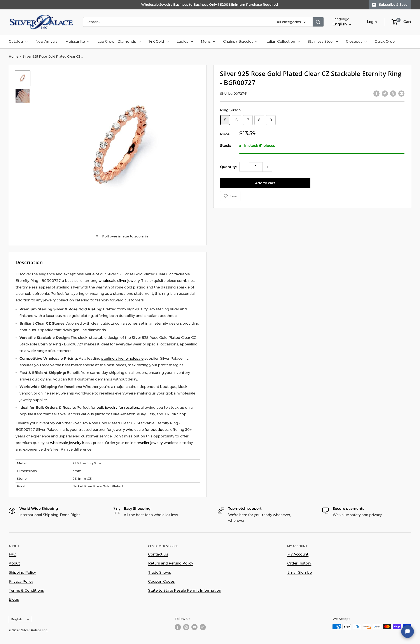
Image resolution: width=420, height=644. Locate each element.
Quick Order (385, 41)
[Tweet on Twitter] (393, 93)
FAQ (12, 554)
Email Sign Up (299, 572)
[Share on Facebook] (376, 93)
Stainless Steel (320, 41)
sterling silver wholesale (122, 358)
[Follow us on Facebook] (178, 627)
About (14, 563)
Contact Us (158, 554)
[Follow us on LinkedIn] (203, 627)
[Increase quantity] (267, 167)
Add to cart (265, 183)
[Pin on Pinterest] (385, 93)
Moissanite (75, 41)
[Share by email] (401, 93)
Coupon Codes (161, 581)
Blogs (14, 599)
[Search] (318, 22)
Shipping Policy (22, 572)
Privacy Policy (21, 581)
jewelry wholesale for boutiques (140, 430)
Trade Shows (159, 572)
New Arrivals (46, 41)
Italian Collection (280, 41)
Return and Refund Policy (170, 563)
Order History (299, 563)
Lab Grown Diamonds (116, 41)
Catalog (16, 41)
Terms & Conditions (26, 590)
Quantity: (228, 167)
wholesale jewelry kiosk (71, 443)
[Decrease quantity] (244, 167)
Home (13, 56)
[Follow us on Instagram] (186, 627)
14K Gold (156, 41)
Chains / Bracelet (238, 41)
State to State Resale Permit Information (184, 590)
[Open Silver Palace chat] (407, 631)
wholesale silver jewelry (119, 281)
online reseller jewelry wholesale (153, 443)
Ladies (182, 41)
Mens (206, 41)
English (16, 619)
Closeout (354, 41)
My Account (297, 554)
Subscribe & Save (393, 4)
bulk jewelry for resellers (117, 407)
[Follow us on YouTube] (194, 627)
